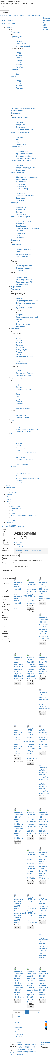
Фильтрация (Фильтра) (19, 117)
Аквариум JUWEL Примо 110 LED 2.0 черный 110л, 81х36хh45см (32, 751)
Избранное (18, 542)
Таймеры (19, 270)
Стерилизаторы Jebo (24, 156)
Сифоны (19, 384)
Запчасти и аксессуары (20, 132)
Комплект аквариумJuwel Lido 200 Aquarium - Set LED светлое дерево (32, 994)
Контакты (9, 522)
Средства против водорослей (27, 300)
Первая (17, 1012)
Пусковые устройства (24, 265)
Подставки (20, 88)
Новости (14, 492)
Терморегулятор (22, 188)
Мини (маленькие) (23, 46)
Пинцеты (19, 401)
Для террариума (22, 284)
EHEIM (18, 62)
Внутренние (20, 124)
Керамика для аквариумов (26, 452)
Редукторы (20, 200)
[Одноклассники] (46, 1024)
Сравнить (19, 544)
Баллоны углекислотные (25, 195)
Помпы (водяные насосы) (21, 160)
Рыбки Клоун (20, 483)
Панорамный (21, 43)
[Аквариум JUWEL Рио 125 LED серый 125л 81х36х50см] (31, 586)
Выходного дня (21, 349)
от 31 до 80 (6, 605)
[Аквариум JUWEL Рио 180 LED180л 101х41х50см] (43, 900)
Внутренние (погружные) (25, 167)
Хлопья (18, 354)
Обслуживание (16, 511)
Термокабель (21, 186)
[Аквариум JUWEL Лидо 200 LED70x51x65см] (43, 695)
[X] (46, 1029)
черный (6, 643)
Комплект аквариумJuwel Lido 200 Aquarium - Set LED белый (20, 917)
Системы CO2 (21, 193)
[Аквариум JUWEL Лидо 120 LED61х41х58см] (43, 584)
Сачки (18, 394)
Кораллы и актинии (23, 473)
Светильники (16, 244)
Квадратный (6, 563)
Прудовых (19, 340)
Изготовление (16, 506)
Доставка (9, 494)
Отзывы (9, 499)
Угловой (19, 41)
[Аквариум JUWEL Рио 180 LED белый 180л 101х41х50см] (31, 902)
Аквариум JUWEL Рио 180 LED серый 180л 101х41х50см (44, 633)
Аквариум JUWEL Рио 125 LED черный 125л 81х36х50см (31, 872)
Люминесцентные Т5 (24, 279)
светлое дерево (6, 637)
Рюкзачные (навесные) (24, 129)
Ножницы (19, 403)
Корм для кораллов (23, 324)
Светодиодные (21, 277)
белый (6, 619)
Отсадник (19, 398)
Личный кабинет (20, 547)
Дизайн (14, 513)
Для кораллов (21, 415)
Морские (14, 69)
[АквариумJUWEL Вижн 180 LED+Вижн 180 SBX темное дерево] (18, 587)
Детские (19, 64)
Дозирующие (21, 170)
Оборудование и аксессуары (27, 429)
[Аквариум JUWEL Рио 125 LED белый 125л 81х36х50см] (18, 817)
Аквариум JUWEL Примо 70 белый (43, 670)
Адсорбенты (20, 326)
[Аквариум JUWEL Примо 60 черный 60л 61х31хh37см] (43, 731)
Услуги (8, 501)
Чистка (13, 518)
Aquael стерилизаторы (24, 153)
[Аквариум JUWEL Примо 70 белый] (43, 659)
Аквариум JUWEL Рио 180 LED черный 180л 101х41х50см (19, 991)
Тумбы (13, 76)
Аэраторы (14, 202)
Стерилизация (16, 146)
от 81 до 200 (6, 610)
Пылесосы (20, 405)
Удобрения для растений (25, 307)
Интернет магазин (23, 550)
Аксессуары (20, 209)
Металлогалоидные (23, 254)
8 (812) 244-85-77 (6, 15)
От (4, 532)
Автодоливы (20, 223)
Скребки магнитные (23, 389)
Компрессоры (21, 207)
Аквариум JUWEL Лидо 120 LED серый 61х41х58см (31, 673)
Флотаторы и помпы (23, 221)
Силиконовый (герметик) (25, 412)
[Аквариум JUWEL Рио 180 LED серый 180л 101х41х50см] (43, 621)
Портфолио (10, 520)
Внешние (19, 122)
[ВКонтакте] (46, 1022)
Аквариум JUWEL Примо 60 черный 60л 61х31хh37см (44, 744)
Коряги (18, 445)
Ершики (19, 391)
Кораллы (19, 443)
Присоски (19, 137)
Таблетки (19, 352)
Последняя (18, 1016)
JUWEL (18, 53)
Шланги (19, 139)
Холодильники (21, 179)
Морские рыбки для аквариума (27, 478)
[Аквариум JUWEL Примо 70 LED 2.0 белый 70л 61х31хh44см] (43, 857)
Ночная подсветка (23, 256)
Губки (18, 142)
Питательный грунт (23, 464)
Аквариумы (36, 550)
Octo (17, 74)
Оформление (16, 508)
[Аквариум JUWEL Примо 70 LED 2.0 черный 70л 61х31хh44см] (43, 772)
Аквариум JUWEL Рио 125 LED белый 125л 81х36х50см (18, 832)
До (4, 540)
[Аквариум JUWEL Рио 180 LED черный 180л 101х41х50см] (18, 976)
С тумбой (5, 595)
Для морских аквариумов (20, 216)
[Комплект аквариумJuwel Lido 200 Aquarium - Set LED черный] (43, 976)
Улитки (18, 476)
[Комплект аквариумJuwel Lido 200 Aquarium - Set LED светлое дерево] (31, 977)
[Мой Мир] (46, 1027)
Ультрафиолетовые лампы (26, 158)
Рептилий (19, 370)
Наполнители (21, 144)
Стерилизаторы (22, 151)
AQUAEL (19, 55)
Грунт (18, 461)
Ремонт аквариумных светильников (24, 515)
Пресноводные (16, 36)
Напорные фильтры (23, 431)
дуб (5, 625)
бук (5, 622)
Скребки (19, 387)
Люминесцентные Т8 (24, 282)
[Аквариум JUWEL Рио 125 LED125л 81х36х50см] (31, 816)
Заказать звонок (34, 15)
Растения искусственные (25, 440)
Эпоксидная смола (23, 408)
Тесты (18, 235)
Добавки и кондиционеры (25, 303)
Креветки (19, 480)
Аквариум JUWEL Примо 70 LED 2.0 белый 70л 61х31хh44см (44, 872)
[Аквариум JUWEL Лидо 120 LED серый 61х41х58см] (31, 661)
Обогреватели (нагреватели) (27, 177)
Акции (8, 485)
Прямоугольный (6, 579)
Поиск (5, 12)
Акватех (19, 60)
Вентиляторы (21, 181)
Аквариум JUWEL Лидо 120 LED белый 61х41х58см (18, 673)
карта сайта (12, 1053)
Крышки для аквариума (24, 268)
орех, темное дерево (5, 631)
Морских (19, 338)
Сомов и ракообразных (24, 373)
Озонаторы (20, 230)
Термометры (20, 184)
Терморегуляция (17, 172)
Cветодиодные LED (23, 249)
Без (5, 591)
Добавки (19, 319)
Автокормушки (21, 363)
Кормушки (19, 361)
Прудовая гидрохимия (24, 426)
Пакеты (18, 396)
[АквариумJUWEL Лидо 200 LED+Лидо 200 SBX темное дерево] (18, 733)
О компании (11, 487)
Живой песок (21, 226)
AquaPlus (19, 67)
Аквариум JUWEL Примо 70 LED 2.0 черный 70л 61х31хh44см (44, 787)
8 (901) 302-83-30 (20, 15)
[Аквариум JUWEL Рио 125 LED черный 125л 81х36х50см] (31, 857)
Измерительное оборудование (27, 228)
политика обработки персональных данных (26, 1051)
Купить (30, 608)
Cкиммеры (20, 237)
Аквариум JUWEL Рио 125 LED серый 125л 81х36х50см (31, 598)
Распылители (21, 214)
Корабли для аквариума (25, 459)
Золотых (19, 342)
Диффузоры (20, 198)
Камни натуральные (23, 447)
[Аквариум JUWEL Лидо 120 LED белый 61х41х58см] (18, 661)
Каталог (9, 27)
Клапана (19, 212)
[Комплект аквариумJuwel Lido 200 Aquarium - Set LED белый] (18, 902)
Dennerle (19, 57)
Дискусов (19, 345)
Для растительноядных (24, 356)
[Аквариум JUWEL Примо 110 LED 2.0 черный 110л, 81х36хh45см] (31, 734)
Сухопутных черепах (24, 375)
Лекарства (19, 298)
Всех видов (20, 347)
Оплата (9, 497)
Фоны (18, 450)
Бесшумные (20, 127)
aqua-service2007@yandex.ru (13, 526)
